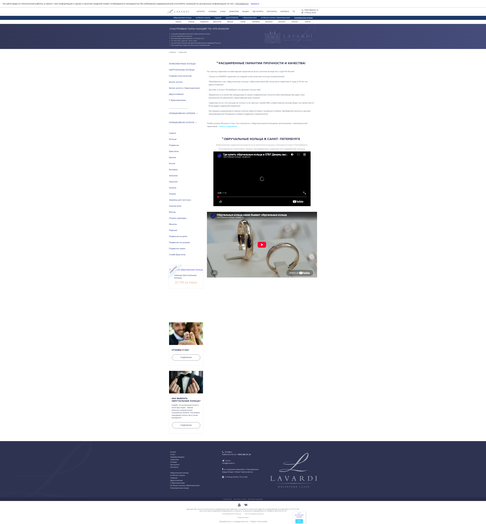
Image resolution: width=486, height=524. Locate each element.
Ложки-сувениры (177, 218)
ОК (299, 521)
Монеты (173, 224)
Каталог (201, 11)
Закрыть (255, 4)
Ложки (307, 22)
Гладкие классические (180, 76)
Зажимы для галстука (180, 200)
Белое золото (176, 82)
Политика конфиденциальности (254, 514)
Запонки (268, 22)
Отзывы (213, 11)
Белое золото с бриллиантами (184, 88)
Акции (245, 11)
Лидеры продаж (177, 457)
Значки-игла (175, 206)
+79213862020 (242, 4)
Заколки (281, 22)
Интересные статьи (243, 517)
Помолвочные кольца (303, 18)
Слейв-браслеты (177, 255)
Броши (230, 22)
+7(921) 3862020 (310, 10)
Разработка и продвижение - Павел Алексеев (243, 522)
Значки (295, 22)
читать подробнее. (228, 126)
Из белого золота (203, 18)
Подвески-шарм (177, 249)
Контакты (272, 11)
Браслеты (217, 22)
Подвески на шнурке (179, 242)
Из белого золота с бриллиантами (275, 18)
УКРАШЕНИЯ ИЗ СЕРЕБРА (182, 113)
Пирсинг (173, 230)
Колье (243, 22)
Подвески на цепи (178, 236)
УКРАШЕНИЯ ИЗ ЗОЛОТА (182, 123)
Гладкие (217, 18)
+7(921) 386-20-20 (244, 454)
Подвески (204, 22)
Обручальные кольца (182, 18)
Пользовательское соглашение (231, 514)
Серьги (178, 22)
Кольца (191, 22)
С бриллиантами (249, 18)
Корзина (284, 11)
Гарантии (234, 11)
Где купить (257, 11)
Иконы (172, 212)
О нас (223, 11)
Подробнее (186, 357)
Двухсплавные (232, 18)
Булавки (256, 22)
